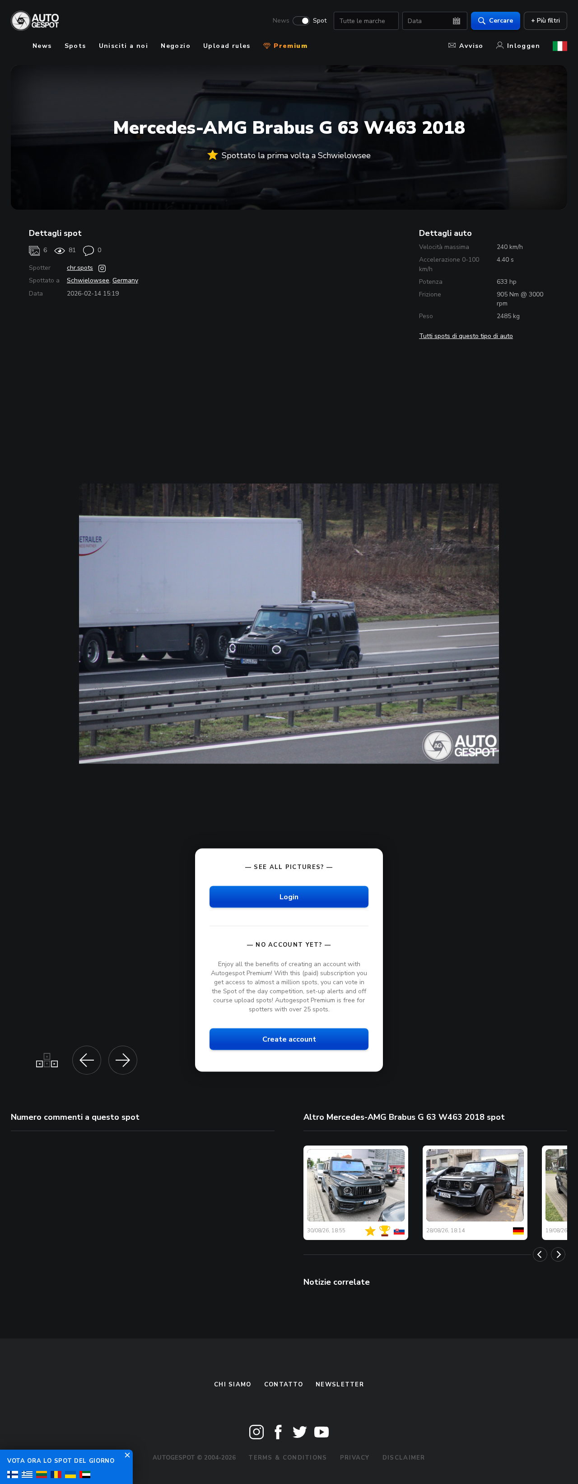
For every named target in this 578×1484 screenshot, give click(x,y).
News (281, 21)
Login (289, 897)
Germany (125, 280)
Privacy (355, 1458)
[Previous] (540, 1254)
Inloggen (523, 46)
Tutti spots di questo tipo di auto (466, 336)
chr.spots (80, 267)
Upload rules (227, 46)
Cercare (501, 20)
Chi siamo (233, 1385)
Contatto (283, 1385)
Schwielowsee (88, 280)
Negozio (176, 46)
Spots (75, 46)
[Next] (558, 1254)
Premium (289, 46)
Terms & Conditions (287, 1458)
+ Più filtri (545, 20)
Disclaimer (403, 1458)
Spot (319, 21)
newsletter (340, 1385)
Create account (289, 1039)
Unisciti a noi (124, 46)
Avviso (471, 46)
